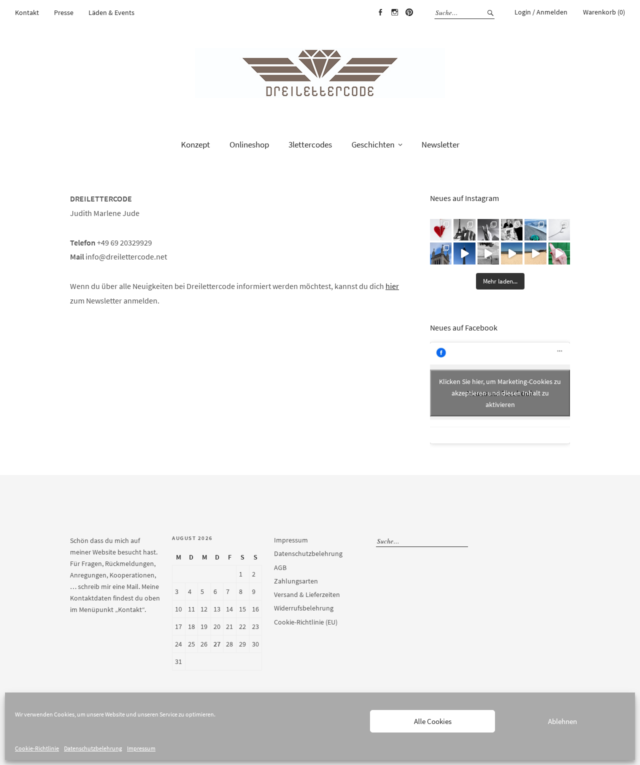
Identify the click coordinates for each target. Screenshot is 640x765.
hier (392, 286)
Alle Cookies (433, 721)
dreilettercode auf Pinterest (409, 12)
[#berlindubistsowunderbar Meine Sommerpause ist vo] (464, 253)
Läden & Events (111, 12)
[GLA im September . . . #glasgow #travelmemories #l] (441, 253)
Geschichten (373, 144)
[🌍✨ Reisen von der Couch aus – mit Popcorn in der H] (464, 229)
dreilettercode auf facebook (380, 12)
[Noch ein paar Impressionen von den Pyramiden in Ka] (488, 229)
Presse (64, 12)
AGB (280, 567)
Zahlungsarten (296, 581)
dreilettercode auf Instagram (394, 12)
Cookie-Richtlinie (37, 748)
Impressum (141, 748)
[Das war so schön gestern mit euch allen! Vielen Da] (511, 229)
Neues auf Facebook (464, 327)
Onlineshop (249, 144)
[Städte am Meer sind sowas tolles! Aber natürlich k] (559, 253)
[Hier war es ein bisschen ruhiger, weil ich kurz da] (559, 229)
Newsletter (441, 144)
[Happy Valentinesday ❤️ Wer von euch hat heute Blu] (441, 229)
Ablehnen (562, 721)
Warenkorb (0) (604, 12)
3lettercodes (310, 144)
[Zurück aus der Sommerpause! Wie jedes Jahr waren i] (488, 253)
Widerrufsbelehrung (304, 608)
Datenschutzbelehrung (93, 748)
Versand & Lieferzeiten (307, 594)
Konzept (195, 144)
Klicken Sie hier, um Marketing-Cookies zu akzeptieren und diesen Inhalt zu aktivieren (500, 393)
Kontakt (27, 12)
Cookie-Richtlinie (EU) (306, 622)
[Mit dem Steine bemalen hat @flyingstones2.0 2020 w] (535, 229)
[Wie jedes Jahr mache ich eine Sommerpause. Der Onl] (511, 253)
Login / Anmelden (541, 12)
